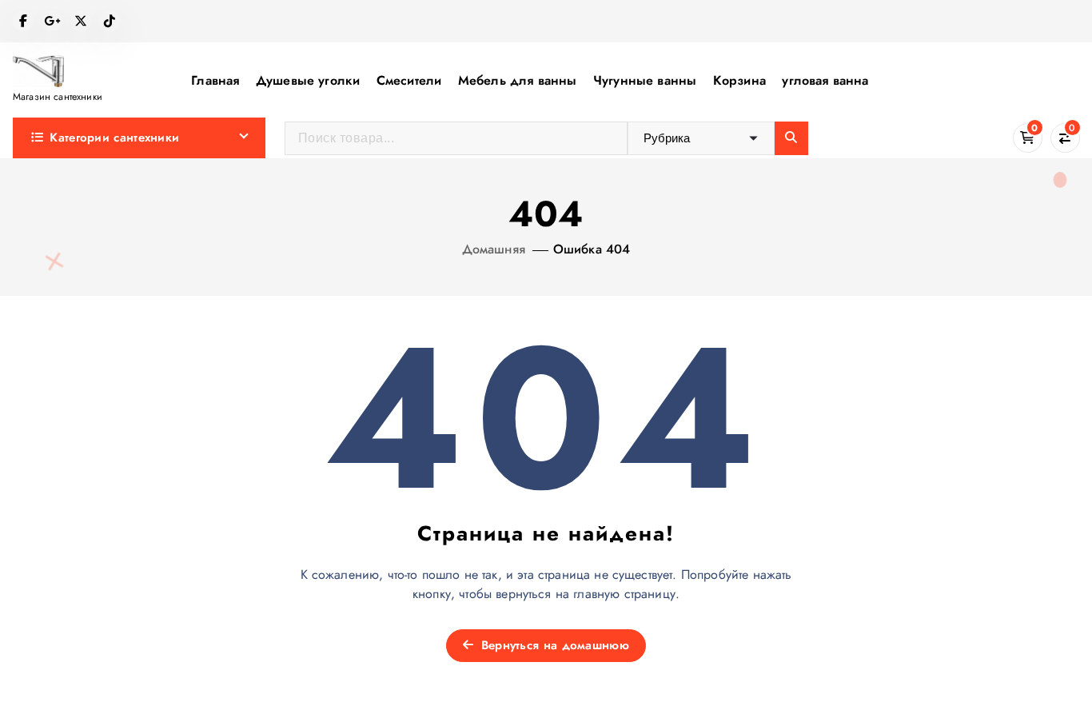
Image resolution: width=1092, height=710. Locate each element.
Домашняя (493, 249)
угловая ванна (825, 80)
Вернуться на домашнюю (552, 645)
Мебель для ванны (517, 80)
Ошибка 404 (592, 249)
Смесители (409, 80)
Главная (215, 80)
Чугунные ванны (644, 80)
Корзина (739, 80)
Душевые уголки (308, 80)
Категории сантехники (114, 137)
